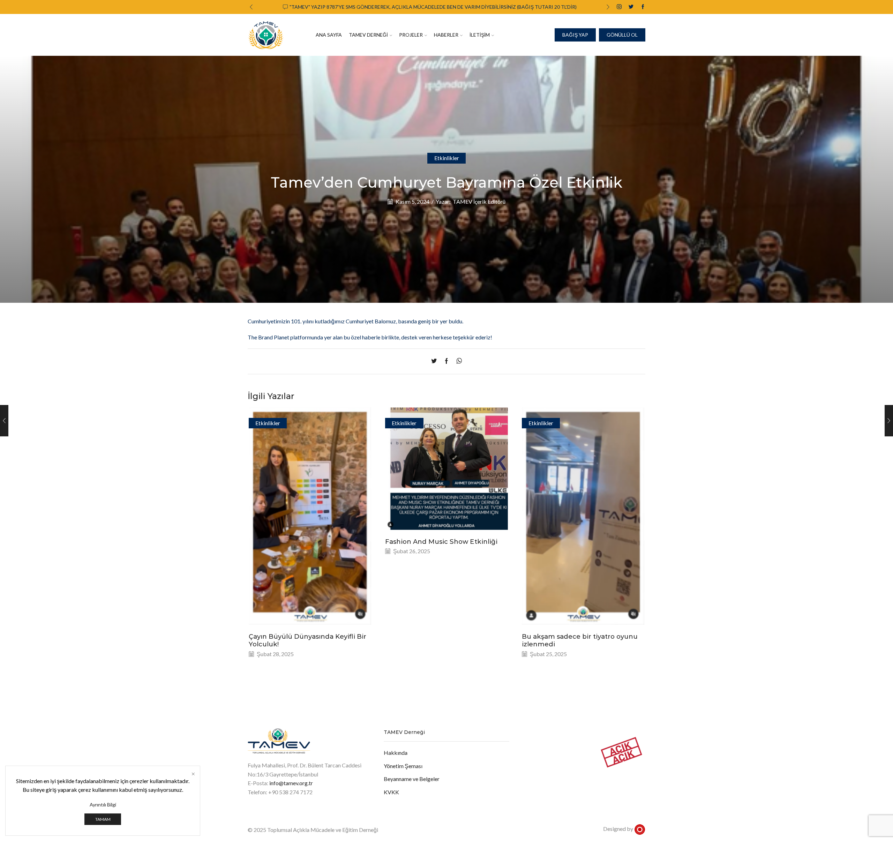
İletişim (480, 35)
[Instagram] (619, 7)
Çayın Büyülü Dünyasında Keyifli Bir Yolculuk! (307, 640)
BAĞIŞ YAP (575, 35)
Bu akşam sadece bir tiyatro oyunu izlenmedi (580, 640)
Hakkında (395, 752)
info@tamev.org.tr (291, 783)
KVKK (391, 792)
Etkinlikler (446, 158)
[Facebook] (642, 7)
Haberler (446, 35)
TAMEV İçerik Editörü (479, 201)
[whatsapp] (457, 361)
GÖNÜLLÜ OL (622, 35)
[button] (251, 7)
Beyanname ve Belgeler (412, 778)
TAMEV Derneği (368, 35)
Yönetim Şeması (403, 766)
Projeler (411, 35)
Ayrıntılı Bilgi (103, 805)
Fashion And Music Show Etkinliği (441, 542)
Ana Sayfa (329, 35)
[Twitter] (631, 7)
